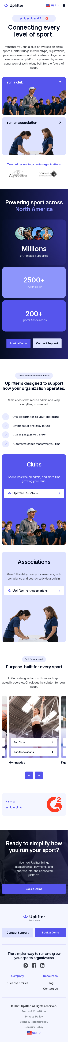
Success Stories (17, 983)
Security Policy (34, 1027)
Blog (51, 983)
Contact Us (50, 988)
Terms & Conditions (34, 1011)
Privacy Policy (34, 1016)
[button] (53, 5)
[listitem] (34, 730)
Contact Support (47, 343)
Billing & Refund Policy (34, 1021)
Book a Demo (18, 343)
